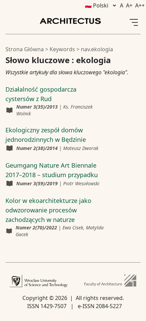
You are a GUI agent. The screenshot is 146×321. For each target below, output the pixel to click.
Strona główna (24, 49)
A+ (129, 5)
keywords (62, 49)
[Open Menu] (134, 22)
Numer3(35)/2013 (37, 106)
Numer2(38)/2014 (37, 148)
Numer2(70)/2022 (36, 227)
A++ (140, 5)
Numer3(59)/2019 (37, 183)
